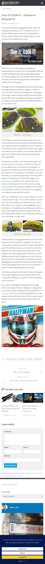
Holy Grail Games (11, 359)
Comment (8, 431)
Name (6, 447)
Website (7, 456)
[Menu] (42, 3)
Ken (5, 23)
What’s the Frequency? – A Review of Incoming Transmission (31, 408)
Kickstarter (6, 9)
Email (25, 447)
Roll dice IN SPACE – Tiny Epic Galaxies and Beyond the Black (11, 408)
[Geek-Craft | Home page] (13, 3)
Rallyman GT (38, 359)
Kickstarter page (7, 181)
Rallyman (29, 359)
